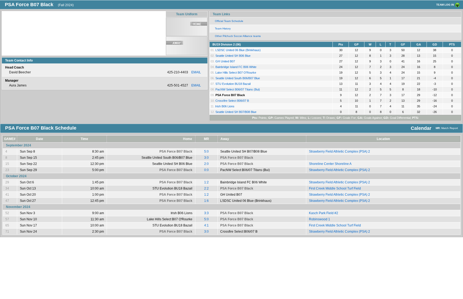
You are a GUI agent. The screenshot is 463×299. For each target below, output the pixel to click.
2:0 (206, 164)
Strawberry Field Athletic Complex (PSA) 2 (339, 151)
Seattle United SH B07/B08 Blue (235, 111)
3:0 (206, 158)
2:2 (206, 188)
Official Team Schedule (229, 21)
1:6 (206, 201)
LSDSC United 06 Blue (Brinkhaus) (238, 50)
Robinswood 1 (319, 219)
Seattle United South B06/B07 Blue (237, 78)
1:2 (206, 182)
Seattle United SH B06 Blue (233, 55)
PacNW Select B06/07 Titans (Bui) (237, 89)
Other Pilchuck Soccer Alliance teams (238, 36)
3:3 (206, 213)
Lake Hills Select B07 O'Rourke (235, 72)
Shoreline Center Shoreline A (330, 164)
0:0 (206, 170)
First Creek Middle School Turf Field (335, 188)
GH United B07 (225, 61)
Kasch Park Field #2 (323, 213)
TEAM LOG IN (445, 4)
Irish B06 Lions (224, 106)
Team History (223, 28)
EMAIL (196, 72)
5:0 (206, 151)
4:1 (206, 225)
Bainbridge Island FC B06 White (235, 67)
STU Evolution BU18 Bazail (233, 83)
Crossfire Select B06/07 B (232, 100)
